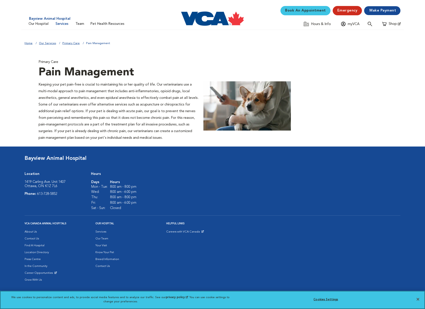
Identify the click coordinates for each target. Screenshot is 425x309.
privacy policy (177, 297)
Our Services (47, 43)
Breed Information (107, 259)
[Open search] (371, 23)
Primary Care (71, 43)
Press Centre (33, 259)
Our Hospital (38, 24)
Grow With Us (33, 279)
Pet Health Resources (107, 24)
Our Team (101, 238)
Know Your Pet (104, 252)
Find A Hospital (34, 245)
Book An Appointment (305, 10)
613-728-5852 (47, 194)
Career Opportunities (39, 274)
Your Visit (101, 245)
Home (29, 43)
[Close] (418, 299)
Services (62, 24)
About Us (31, 231)
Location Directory (37, 252)
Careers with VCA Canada (183, 232)
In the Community (36, 266)
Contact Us (32, 238)
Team (79, 24)
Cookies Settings (325, 299)
